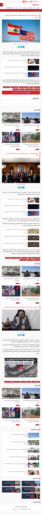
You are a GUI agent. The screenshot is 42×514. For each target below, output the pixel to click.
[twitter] (21, 47)
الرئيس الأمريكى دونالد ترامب (15, 258)
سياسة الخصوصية (24, 509)
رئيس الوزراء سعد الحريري (29, 89)
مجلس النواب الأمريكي (36, 258)
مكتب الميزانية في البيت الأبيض (23, 87)
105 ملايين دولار (37, 89)
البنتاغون (35, 349)
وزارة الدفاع (35, 340)
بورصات (24, 8)
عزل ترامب (29, 258)
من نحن (18, 509)
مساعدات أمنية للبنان (6, 87)
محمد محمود (21, 332)
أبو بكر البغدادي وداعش (8, 381)
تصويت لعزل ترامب (30, 260)
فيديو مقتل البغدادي (16, 381)
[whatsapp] (19, 47)
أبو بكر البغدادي (32, 342)
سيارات (16, 8)
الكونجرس (31, 87)
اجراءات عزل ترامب (24, 258)
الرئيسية (39, 10)
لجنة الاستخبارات (16, 220)
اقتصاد (38, 8)
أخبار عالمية (35, 10)
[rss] (27, 1)
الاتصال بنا (14, 509)
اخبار (34, 8)
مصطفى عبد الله (24, 44)
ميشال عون (22, 89)
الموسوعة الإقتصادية (10, 8)
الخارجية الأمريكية (36, 87)
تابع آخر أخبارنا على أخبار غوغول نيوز (20, 92)
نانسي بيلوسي (29, 219)
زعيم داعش (28, 381)
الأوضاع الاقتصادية (16, 89)
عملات (20, 8)
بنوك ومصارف (29, 8)
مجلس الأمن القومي (14, 87)
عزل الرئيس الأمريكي (23, 260)
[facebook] (23, 47)
